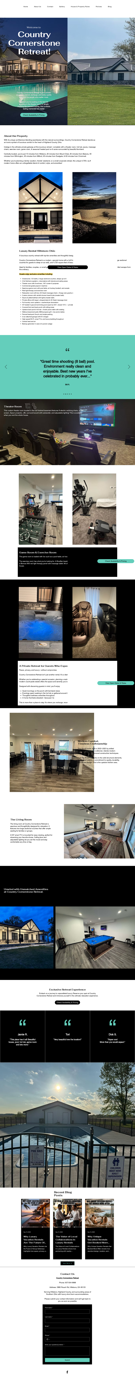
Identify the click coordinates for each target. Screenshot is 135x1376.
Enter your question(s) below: (54, 1344)
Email (47, 1326)
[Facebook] (67, 1372)
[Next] (129, 367)
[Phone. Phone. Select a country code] (48, 1339)
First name (49, 1307)
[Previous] (6, 367)
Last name (48, 1317)
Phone (47, 1335)
